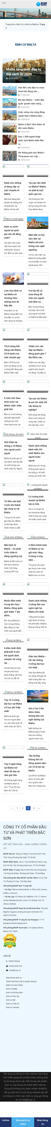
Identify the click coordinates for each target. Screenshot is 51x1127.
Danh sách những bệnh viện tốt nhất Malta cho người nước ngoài (37, 453)
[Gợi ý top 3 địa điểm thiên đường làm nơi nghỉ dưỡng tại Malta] (37, 696)
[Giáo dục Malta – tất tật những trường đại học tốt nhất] (37, 644)
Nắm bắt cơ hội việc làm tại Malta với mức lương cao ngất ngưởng (36, 242)
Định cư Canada (12, 1007)
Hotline (5, 1120)
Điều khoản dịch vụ (14, 978)
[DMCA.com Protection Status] (9, 941)
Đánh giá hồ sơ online (23, 1122)
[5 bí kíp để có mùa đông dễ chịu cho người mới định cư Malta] (37, 278)
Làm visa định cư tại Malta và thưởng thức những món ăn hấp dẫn (13, 298)
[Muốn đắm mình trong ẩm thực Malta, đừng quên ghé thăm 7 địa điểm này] (13, 588)
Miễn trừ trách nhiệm (14, 985)
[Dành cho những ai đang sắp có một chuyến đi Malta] (13, 170)
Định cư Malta (31, 24)
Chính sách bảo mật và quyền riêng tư (21, 981)
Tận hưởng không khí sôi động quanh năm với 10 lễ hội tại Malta (37, 763)
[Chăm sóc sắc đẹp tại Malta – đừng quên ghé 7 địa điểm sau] (37, 334)
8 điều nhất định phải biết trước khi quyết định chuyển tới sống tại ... (12, 655)
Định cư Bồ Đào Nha (14, 992)
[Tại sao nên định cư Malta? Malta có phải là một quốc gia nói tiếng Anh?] (37, 170)
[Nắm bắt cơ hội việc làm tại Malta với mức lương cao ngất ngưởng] (37, 222)
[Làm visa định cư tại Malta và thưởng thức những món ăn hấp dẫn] (13, 278)
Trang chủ (9, 24)
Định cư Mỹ (10, 1000)
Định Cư (19, 24)
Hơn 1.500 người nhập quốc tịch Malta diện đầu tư (31, 140)
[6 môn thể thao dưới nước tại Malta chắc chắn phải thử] (13, 386)
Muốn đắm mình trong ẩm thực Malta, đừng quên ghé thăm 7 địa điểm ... (13, 608)
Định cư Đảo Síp (12, 996)
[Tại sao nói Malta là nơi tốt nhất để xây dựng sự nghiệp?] (37, 386)
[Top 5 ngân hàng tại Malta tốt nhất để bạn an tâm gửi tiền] (13, 752)
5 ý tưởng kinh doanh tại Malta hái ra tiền (36, 500)
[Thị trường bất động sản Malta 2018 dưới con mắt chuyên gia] (13, 334)
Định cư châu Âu (12, 1004)
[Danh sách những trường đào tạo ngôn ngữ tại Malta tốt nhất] (37, 588)
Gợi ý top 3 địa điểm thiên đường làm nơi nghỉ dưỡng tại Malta (36, 716)
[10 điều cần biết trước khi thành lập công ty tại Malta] (13, 489)
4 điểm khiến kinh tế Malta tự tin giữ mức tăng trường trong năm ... (37, 552)
